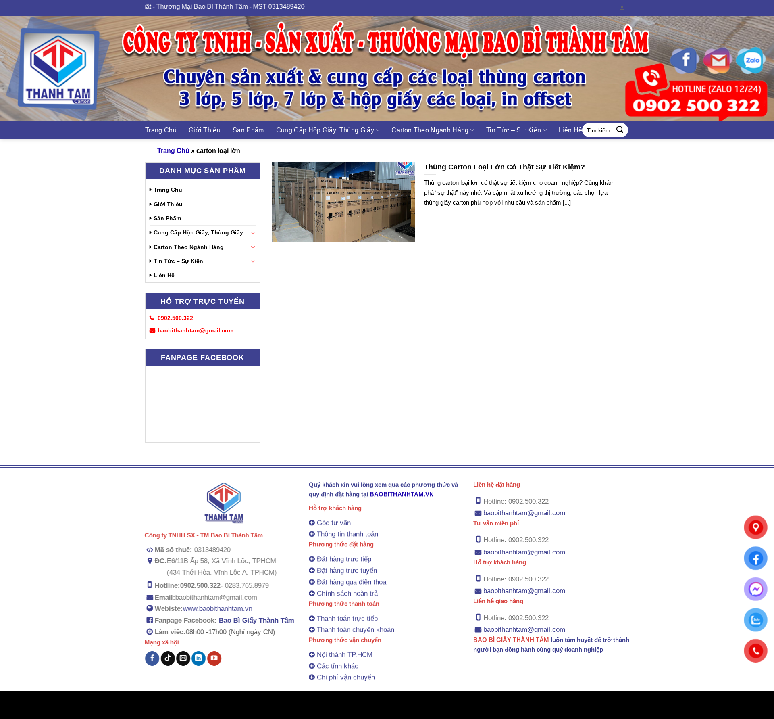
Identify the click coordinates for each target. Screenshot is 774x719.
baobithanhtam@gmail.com (524, 513)
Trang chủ (173, 150)
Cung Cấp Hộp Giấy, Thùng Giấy (325, 130)
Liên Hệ (570, 130)
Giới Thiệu (205, 130)
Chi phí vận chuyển (346, 677)
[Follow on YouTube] (214, 658)
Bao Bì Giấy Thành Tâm (256, 620)
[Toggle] (253, 232)
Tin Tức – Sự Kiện (513, 130)
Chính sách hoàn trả (347, 593)
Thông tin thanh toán (347, 534)
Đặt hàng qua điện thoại (352, 581)
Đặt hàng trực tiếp (344, 559)
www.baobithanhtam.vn (217, 608)
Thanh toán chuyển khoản (355, 629)
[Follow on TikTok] (168, 658)
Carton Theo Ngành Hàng (429, 130)
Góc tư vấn (334, 523)
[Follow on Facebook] (152, 658)
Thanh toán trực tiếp (347, 618)
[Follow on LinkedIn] (198, 658)
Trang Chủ (161, 130)
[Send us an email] (183, 658)
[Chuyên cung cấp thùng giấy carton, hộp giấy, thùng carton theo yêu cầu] (387, 68)
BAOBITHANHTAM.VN (402, 494)
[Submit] (620, 130)
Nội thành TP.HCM (344, 654)
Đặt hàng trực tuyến (347, 570)
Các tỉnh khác (337, 666)
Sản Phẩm (248, 130)
